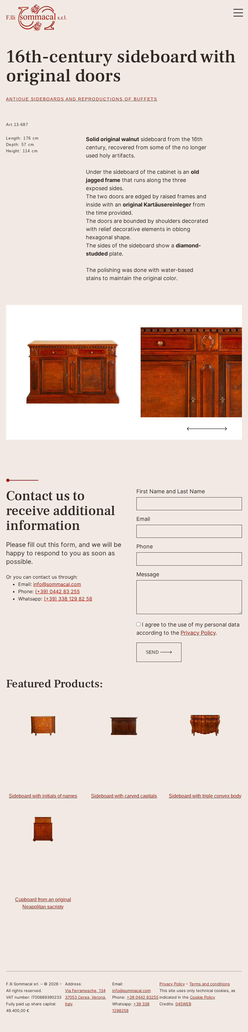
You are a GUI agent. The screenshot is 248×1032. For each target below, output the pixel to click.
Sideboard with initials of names (43, 796)
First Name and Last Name (170, 491)
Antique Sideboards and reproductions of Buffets (81, 99)
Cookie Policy (202, 997)
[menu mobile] (238, 13)
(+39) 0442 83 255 (57, 591)
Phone (144, 547)
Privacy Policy (198, 633)
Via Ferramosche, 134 (85, 990)
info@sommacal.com (57, 584)
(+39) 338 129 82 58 (68, 599)
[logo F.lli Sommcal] (36, 18)
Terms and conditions (209, 983)
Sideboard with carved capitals (124, 796)
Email (143, 519)
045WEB (183, 1003)
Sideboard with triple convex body (205, 796)
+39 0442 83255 (142, 997)
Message (147, 574)
